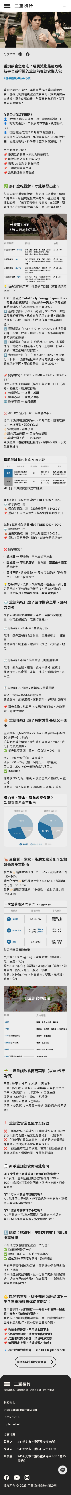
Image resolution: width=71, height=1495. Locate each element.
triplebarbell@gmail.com (20, 1409)
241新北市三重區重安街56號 (36, 1442)
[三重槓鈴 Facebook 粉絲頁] (6, 1477)
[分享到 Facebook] (27, 54)
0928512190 (12, 1417)
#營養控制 (10, 78)
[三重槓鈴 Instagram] (27, 1477)
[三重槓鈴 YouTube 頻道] (17, 1477)
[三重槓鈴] (18, 6)
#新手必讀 (24, 78)
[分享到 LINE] (20, 54)
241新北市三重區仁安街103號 (36, 1449)
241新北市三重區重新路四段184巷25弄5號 (41, 1458)
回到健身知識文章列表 (31, 1362)
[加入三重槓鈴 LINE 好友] (62, 1470)
